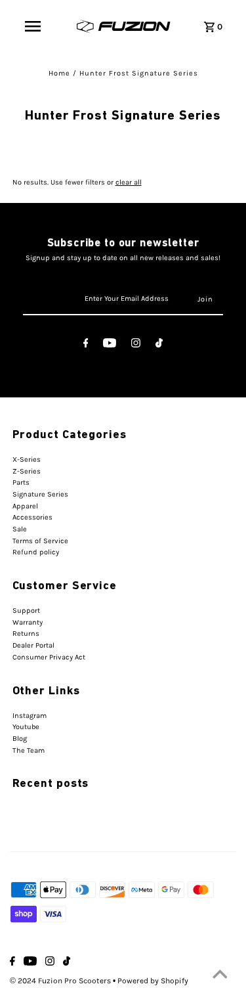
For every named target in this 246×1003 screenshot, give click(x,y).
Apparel (25, 506)
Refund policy (35, 552)
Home (59, 73)
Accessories (32, 517)
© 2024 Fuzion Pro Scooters (61, 980)
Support (26, 610)
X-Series (26, 459)
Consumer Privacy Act (48, 657)
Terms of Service (40, 541)
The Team (28, 750)
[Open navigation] (33, 26)
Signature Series (40, 494)
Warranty (27, 622)
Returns (25, 633)
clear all (128, 182)
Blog (19, 738)
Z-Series (26, 471)
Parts (21, 482)
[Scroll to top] (220, 977)
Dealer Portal (33, 645)
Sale (19, 529)
